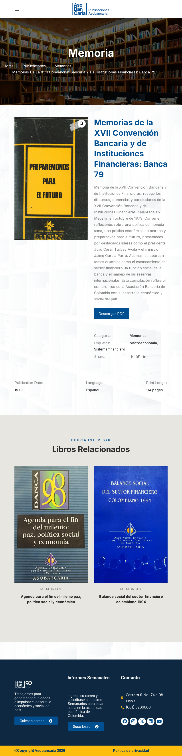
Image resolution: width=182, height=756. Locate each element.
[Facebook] (125, 721)
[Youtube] (159, 721)
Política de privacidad (131, 750)
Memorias (63, 66)
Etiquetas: (102, 343)
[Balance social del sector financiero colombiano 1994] (131, 524)
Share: (99, 356)
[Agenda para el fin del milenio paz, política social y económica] (51, 524)
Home (8, 66)
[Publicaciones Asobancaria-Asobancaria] (91, 9)
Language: (94, 382)
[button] (82, 124)
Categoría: (102, 335)
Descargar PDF (112, 313)
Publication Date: (28, 382)
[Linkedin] (150, 721)
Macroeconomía (143, 343)
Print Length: (157, 382)
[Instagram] (133, 721)
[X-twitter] (142, 721)
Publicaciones (34, 66)
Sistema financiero (109, 349)
